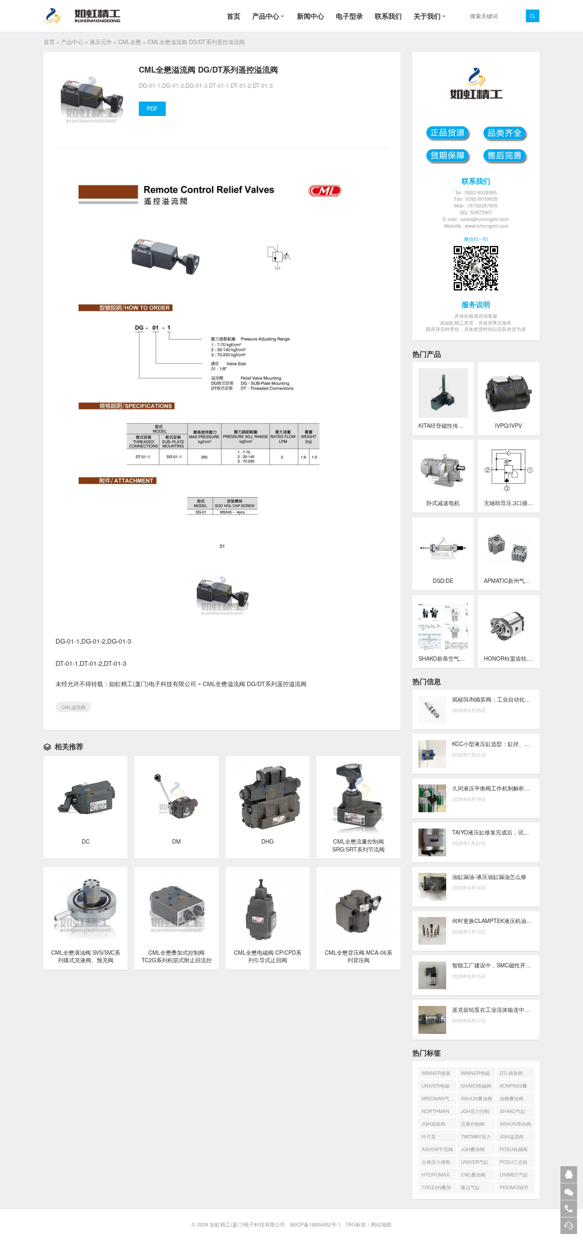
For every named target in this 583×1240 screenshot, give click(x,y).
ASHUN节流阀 (437, 1149)
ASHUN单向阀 (515, 1123)
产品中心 (265, 16)
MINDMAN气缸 (435, 1099)
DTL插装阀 (511, 1072)
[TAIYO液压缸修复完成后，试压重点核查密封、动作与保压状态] (432, 842)
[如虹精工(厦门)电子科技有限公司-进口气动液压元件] (89, 16)
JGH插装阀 (433, 1123)
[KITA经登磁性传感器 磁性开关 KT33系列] (443, 393)
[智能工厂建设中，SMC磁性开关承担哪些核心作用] (432, 975)
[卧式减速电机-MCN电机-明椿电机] (443, 470)
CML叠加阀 (473, 1174)
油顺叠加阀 (512, 1098)
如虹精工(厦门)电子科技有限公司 (152, 683)
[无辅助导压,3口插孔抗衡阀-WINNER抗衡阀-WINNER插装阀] (508, 470)
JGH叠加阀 (473, 1149)
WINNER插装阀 (436, 1074)
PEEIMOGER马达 (514, 1188)
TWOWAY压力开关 (476, 1137)
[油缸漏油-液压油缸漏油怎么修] (432, 887)
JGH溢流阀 (512, 1136)
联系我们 (388, 16)
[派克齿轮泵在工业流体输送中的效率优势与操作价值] (432, 1020)
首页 (233, 16)
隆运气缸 (470, 1187)
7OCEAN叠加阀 (436, 1188)
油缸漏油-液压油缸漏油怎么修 (489, 876)
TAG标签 (355, 1224)
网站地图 (381, 1224)
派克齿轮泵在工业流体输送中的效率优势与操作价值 (516, 1009)
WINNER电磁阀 (475, 1074)
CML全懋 (129, 42)
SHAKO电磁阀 (476, 1085)
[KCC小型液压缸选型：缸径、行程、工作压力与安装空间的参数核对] (432, 754)
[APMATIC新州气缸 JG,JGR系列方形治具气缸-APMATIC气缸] (508, 548)
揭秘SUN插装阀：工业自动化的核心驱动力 (505, 699)
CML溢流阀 (73, 707)
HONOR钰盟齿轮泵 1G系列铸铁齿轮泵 (532, 658)
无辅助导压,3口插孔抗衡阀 (517, 503)
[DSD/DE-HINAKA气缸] (443, 548)
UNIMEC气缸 (514, 1174)
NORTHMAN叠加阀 (435, 1112)
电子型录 (349, 16)
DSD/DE (443, 580)
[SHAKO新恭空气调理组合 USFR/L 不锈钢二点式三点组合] (443, 626)
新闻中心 (310, 16)
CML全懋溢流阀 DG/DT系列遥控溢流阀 (255, 683)
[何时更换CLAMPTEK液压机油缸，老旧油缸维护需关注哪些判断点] (432, 931)
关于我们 (427, 16)
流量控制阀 (473, 1123)
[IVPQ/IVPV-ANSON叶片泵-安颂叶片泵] (508, 393)
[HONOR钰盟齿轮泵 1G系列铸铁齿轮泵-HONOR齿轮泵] (508, 626)
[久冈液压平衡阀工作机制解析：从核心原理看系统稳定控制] (432, 798)
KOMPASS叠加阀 (513, 1086)
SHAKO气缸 (512, 1110)
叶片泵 (429, 1136)
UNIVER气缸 (475, 1161)
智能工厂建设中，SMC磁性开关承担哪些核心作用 (513, 965)
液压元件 (101, 42)
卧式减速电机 (443, 503)
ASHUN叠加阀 (476, 1098)
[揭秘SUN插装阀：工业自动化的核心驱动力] (432, 709)
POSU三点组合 (513, 1162)
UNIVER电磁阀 (435, 1086)
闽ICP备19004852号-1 (315, 1224)
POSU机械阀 (513, 1149)
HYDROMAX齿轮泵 (435, 1175)
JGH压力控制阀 (475, 1112)
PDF (152, 108)
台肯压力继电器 (436, 1162)
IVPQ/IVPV (508, 425)
